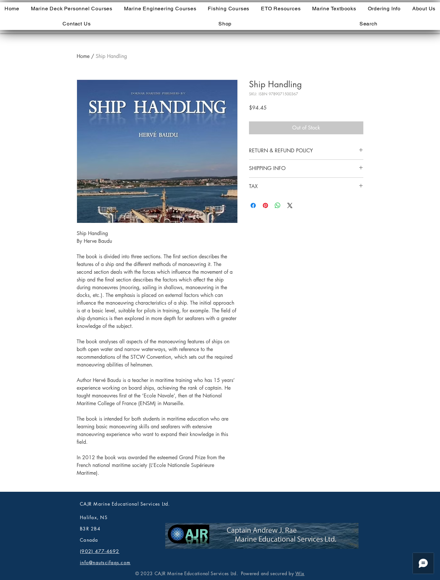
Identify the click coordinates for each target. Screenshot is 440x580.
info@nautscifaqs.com (105, 562)
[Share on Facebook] (253, 205)
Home (83, 56)
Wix (299, 573)
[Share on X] (290, 205)
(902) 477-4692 (100, 551)
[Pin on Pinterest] (265, 205)
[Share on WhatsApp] (278, 205)
